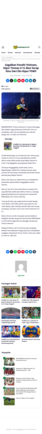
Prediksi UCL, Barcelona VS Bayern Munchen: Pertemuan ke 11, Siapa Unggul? (24, 146)
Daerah (10, 52)
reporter (21, 275)
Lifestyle (37, 52)
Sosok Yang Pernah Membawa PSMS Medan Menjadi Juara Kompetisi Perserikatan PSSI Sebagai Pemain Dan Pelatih (26, 391)
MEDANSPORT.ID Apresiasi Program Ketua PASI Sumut (26, 359)
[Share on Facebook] (7, 80)
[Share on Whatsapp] (15, 80)
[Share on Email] (19, 80)
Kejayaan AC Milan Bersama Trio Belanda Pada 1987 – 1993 (25, 369)
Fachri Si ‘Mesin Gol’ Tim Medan (25, 398)
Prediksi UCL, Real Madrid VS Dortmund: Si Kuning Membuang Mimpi (10, 341)
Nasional (18, 52)
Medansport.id (21, 429)
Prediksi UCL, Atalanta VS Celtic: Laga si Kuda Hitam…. (31, 322)
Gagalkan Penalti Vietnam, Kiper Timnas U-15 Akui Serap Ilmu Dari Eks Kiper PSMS (21, 68)
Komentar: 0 (35, 89)
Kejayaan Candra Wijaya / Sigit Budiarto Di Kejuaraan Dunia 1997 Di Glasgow (26, 380)
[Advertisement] (21, 22)
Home (3, 52)
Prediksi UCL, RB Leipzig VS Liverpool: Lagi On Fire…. (30, 301)
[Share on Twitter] (11, 80)
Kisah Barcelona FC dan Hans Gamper (31, 340)
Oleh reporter (5, 89)
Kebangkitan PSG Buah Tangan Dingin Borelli (8, 322)
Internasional (27, 52)
